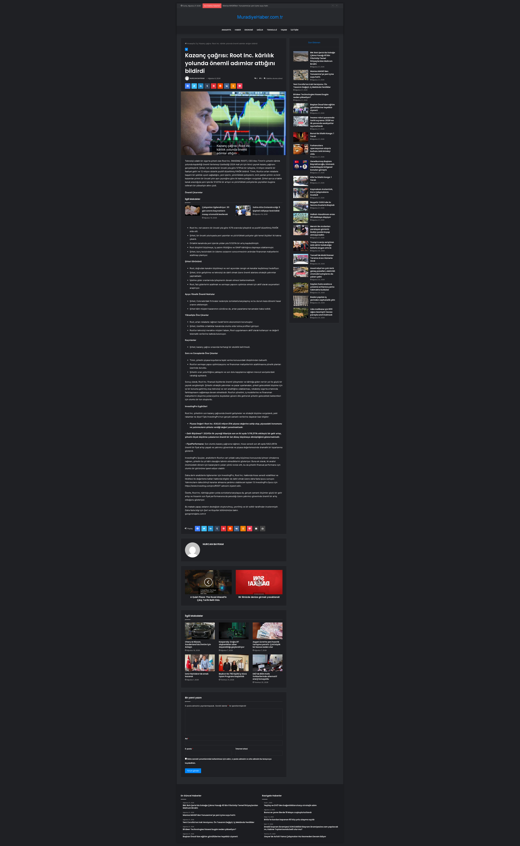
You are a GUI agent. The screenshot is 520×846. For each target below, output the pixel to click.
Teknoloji (272, 30)
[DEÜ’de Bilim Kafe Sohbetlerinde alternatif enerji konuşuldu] (267, 662)
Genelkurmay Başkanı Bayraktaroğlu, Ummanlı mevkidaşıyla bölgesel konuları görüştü (322, 165)
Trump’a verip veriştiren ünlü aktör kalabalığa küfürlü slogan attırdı (322, 245)
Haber (238, 30)
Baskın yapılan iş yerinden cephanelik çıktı (322, 298)
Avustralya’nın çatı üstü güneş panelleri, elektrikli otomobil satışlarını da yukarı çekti (322, 272)
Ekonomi (249, 30)
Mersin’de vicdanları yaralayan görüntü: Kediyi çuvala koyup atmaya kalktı (320, 230)
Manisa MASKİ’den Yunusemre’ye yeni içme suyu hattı (322, 74)
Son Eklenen (314, 42)
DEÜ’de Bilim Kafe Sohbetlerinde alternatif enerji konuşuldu (265, 676)
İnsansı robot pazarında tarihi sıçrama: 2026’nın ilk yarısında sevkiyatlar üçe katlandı (322, 121)
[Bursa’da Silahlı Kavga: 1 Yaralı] (300, 137)
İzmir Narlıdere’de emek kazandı (196, 675)
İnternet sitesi (242, 749)
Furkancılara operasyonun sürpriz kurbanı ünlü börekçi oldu (320, 149)
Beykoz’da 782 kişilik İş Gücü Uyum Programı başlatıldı (233, 675)
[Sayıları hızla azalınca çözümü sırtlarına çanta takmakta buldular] (300, 288)
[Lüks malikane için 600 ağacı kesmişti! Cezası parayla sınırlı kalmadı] (300, 313)
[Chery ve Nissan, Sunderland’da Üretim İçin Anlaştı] (200, 630)
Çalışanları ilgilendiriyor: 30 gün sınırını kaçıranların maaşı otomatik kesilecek (215, 211)
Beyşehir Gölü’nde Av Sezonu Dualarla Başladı (322, 203)
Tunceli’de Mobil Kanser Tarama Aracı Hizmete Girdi (322, 258)
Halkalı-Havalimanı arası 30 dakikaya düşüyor (322, 216)
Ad (187, 738)
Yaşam (284, 30)
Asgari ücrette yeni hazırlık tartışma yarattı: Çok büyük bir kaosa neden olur (266, 644)
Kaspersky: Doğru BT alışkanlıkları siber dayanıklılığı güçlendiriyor (231, 644)
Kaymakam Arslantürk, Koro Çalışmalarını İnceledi (321, 192)
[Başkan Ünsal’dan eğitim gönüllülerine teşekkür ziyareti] (300, 108)
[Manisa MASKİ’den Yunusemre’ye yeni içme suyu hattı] (300, 75)
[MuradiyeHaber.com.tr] (260, 17)
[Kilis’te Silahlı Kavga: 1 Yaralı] (300, 181)
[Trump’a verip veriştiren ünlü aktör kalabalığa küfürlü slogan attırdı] (300, 246)
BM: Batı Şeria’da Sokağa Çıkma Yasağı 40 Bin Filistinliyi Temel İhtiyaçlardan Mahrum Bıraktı (322, 58)
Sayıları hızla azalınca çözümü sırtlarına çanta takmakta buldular (322, 287)
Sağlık (260, 30)
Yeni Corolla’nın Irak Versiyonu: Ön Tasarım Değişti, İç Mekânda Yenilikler (253, 6)
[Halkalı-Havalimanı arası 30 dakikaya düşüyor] (300, 218)
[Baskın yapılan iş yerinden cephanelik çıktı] (300, 301)
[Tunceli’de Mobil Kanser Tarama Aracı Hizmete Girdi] (300, 259)
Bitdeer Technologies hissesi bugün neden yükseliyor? (311, 96)
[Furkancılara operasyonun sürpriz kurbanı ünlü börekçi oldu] (300, 149)
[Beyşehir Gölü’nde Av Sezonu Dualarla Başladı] (300, 206)
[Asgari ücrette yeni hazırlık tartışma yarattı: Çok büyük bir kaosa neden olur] (267, 630)
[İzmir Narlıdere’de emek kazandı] (200, 662)
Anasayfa (226, 30)
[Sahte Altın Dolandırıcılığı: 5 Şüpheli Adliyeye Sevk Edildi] (243, 211)
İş (197, 43)
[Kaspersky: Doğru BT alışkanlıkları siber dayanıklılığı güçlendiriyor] (234, 630)
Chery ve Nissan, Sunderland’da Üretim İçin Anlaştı (198, 644)
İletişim (294, 30)
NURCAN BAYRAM (197, 78)
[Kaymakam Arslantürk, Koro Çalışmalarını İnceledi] (300, 193)
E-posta (189, 749)
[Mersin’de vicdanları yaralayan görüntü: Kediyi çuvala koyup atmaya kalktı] (300, 230)
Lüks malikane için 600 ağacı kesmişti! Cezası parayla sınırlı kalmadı (321, 312)
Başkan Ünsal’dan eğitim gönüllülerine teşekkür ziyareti (322, 107)
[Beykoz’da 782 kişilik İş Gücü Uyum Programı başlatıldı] (234, 662)
